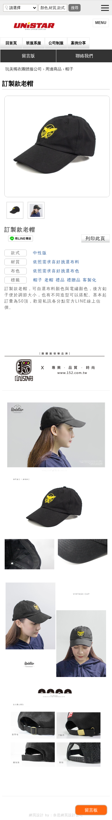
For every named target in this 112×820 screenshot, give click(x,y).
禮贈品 (74, 280)
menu (100, 23)
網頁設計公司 (72, 815)
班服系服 (33, 43)
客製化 (90, 280)
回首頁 (11, 43)
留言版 (28, 55)
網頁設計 (36, 815)
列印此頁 (95, 238)
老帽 (49, 280)
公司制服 (56, 43)
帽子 (38, 280)
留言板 (91, 810)
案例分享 (78, 43)
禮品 (60, 280)
